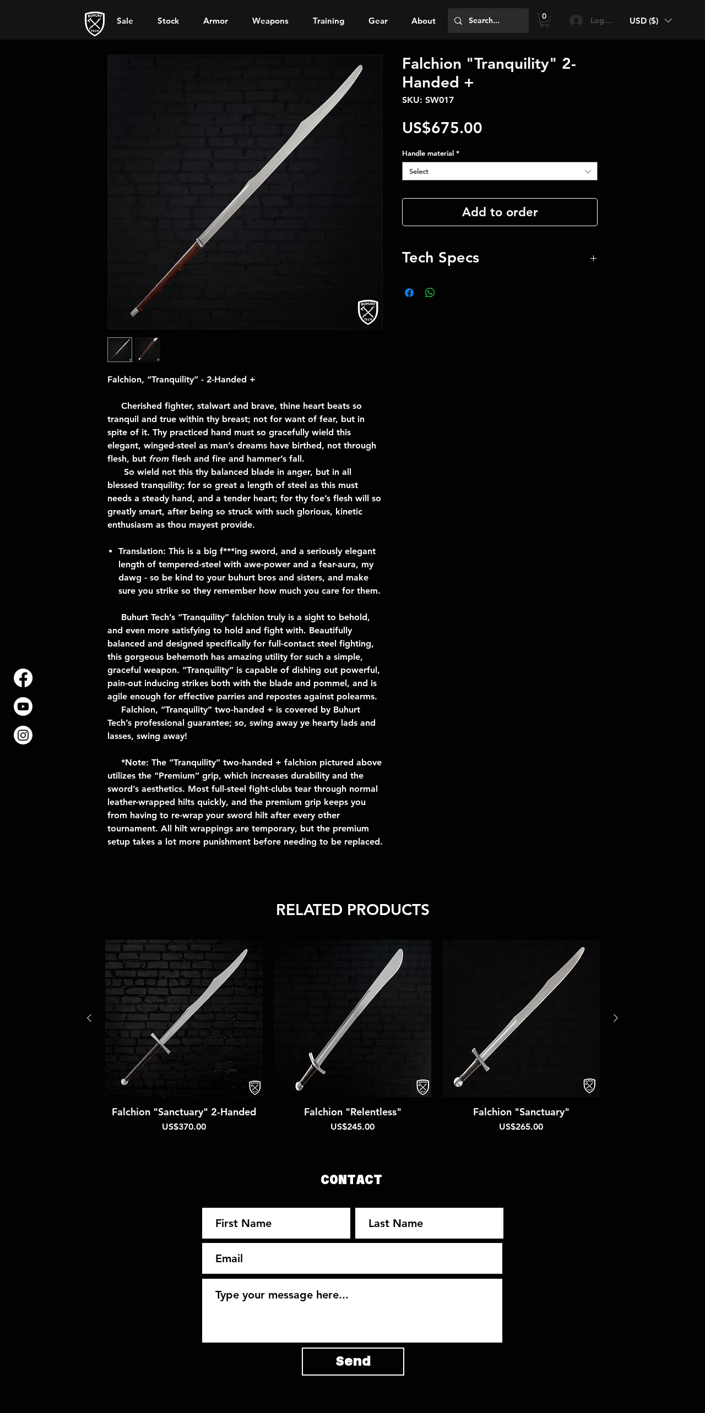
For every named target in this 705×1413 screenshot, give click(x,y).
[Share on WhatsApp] (430, 292)
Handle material (430, 153)
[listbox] (650, 20)
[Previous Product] (89, 1018)
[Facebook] (23, 678)
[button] (423, 21)
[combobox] (500, 171)
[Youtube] (23, 706)
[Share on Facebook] (409, 292)
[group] (352, 1042)
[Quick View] (184, 1018)
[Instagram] (23, 735)
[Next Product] (615, 1018)
